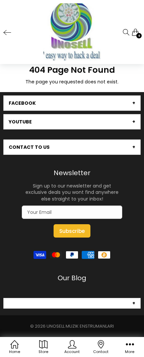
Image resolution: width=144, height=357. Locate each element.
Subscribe (72, 231)
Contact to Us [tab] (29, 147)
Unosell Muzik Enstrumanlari (80, 326)
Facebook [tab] (22, 103)
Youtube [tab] (20, 121)
